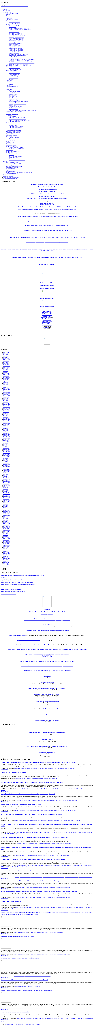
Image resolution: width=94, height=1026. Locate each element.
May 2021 (5, 430)
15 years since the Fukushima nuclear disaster (13, 772)
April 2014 (5, 536)
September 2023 (6, 395)
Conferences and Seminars (12, 19)
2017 (10, 90)
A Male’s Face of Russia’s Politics (8, 594)
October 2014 (6, 528)
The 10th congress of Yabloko (47, 306)
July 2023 (5, 398)
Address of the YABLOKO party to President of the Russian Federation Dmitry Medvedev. (33, 257)
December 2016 (6, 496)
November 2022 (6, 408)
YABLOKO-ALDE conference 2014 (17, 160)
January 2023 (6, 405)
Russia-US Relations (13, 78)
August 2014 (6, 531)
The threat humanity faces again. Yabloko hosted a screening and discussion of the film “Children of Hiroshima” (32, 782)
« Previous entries (4, 1021)
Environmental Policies (11, 66)
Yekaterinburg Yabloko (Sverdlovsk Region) (47, 322)
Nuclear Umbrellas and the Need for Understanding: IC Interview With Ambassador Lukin (47, 746)
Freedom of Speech (13, 95)
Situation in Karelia (13, 125)
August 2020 (6, 441)
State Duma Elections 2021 (58, 877)
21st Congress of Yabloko (14, 22)
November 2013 (6, 542)
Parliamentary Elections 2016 (15, 43)
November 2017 (6, 482)
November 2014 (6, 527)
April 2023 (5, 402)
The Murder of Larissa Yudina (15, 106)
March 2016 (6, 507)
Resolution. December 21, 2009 (47, 204)
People (4, 174)
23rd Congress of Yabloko (14, 23)
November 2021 (6, 423)
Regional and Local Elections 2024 (13, 131)
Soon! (7, 141)
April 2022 (5, 417)
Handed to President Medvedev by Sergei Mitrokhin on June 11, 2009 (69, 237)
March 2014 (6, 537)
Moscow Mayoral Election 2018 (16, 40)
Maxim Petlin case (13, 97)
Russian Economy (13, 27)
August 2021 (6, 427)
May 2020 (5, 445)
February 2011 (6, 562)
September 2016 (6, 500)
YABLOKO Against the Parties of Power (18, 117)
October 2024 (6, 379)
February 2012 (6, 558)
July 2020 (5, 443)
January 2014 (6, 540)
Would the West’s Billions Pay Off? (47, 752)
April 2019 (5, 461)
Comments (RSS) (32, 1024)
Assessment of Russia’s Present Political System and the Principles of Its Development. (21, 249)
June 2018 (5, 474)
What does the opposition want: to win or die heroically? (47, 618)
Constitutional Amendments (15, 83)
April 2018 (5, 476)
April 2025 (5, 372)
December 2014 (6, 526)
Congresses (8, 20)
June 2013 (5, 548)
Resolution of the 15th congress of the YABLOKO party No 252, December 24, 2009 (57, 209)
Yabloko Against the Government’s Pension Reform (20, 29)
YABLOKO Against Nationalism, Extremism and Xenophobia (22, 110)
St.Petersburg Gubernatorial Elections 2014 (18, 54)
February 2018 (6, 479)
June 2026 (5, 354)
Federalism (11, 155)
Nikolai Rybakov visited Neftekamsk (11, 901)
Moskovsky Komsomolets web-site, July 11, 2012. (35, 620)
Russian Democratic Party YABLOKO (12, 1024)
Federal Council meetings (11, 70)
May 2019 (5, 460)
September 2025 (6, 366)
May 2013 (5, 550)
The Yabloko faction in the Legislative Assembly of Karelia (21, 59)
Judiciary (11, 84)
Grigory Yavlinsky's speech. (47, 714)
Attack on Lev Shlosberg (14, 91)
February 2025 (6, 374)
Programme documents (11, 129)
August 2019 (6, 456)
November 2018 (6, 468)
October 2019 (6, 454)
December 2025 (6, 362)
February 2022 (6, 419)
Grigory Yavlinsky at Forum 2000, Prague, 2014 (12, 579)
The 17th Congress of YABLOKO (47, 264)
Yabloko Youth (9, 150)
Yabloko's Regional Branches (72, 800)
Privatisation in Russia (13, 157)
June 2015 (5, 518)
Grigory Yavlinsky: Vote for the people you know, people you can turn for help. (26, 649)
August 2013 (6, 546)
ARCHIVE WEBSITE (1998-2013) (9, 6)
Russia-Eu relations (13, 75)
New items (8, 112)
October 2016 (6, 499)
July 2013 (5, 547)
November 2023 (6, 393)
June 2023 (5, 399)
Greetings (8, 85)
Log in (38, 1024)
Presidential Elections (13, 44)
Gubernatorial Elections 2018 (15, 33)
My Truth (3, 577)
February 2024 (6, 389)
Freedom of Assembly (13, 94)
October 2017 (6, 484)
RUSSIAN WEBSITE (22, 6)
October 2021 (6, 424)
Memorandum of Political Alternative (14, 111)
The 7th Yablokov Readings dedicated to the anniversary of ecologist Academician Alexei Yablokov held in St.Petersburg (34, 837)
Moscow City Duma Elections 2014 (16, 37)
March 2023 (6, 403)
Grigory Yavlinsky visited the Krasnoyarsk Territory (15, 1012)
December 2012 (6, 554)
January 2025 (6, 376)
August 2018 (6, 471)
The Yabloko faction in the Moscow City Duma (19, 60)
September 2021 (6, 425)
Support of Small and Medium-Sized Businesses (19, 28)
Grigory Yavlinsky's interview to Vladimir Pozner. (28, 640)
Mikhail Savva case (13, 99)
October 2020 (6, 439)
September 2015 (6, 515)
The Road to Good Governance (8, 587)
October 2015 (6, 513)
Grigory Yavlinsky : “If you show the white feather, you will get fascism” (17, 582)
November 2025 (6, 363)
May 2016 (5, 505)
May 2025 (5, 371)
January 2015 (6, 525)
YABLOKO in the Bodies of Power (11, 177)
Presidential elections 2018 (14, 45)
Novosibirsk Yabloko (47, 318)
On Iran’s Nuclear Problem (28, 230)
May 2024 (5, 386)
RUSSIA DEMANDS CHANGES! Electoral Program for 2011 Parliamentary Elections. (47, 198)
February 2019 (6, 464)
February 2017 (6, 494)
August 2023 (6, 397)
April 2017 (5, 491)
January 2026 (6, 361)
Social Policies (9, 136)
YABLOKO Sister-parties (14, 121)
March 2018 (6, 477)
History (7, 87)
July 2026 (5, 353)
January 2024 (6, 390)
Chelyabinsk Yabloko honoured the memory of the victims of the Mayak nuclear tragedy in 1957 (28, 794)
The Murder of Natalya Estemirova (16, 107)
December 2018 (6, 466)
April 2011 (5, 561)
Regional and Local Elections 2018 (16, 49)
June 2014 (5, 533)
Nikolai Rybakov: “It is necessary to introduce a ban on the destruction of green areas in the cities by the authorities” (33, 859)
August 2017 (6, 486)
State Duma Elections (13, 56)
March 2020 (6, 448)
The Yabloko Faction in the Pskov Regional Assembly (20, 61)
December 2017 (6, 481)
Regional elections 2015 (14, 53)
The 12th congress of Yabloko (47, 288)
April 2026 (5, 357)
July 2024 (5, 383)
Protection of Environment (14, 68)
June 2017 (5, 489)
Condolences (9, 18)
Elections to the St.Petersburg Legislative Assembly (17, 64)
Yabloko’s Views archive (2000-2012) (11, 178)
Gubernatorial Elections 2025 (15, 34)
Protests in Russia (12, 105)
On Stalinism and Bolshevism (47, 203)
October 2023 (6, 394)
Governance (8, 81)
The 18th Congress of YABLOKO (16, 147)
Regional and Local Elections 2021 (64, 865)
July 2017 (5, 487)
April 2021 (5, 431)
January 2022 (6, 420)
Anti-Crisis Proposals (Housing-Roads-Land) (20, 237)
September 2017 (6, 485)
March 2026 (6, 358)
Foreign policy (9, 71)
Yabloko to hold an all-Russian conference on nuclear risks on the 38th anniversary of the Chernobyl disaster (31, 814)
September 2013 (6, 545)
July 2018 (5, 472)
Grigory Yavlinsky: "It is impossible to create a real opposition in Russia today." (47, 688)
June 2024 (5, 384)
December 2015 (6, 511)
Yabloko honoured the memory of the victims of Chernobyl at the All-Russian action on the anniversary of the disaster (34, 881)
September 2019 (6, 455)
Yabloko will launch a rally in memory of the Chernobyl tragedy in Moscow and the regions (26, 990)
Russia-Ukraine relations (14, 76)
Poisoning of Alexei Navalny (15, 102)
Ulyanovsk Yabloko (47, 325)
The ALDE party (12, 116)
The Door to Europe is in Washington (51, 708)
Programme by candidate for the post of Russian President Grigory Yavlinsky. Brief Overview (22, 575)
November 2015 (6, 512)
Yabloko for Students (47, 312)
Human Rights (9, 89)
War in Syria (11, 79)
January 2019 (6, 465)
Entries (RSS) (25, 1024)
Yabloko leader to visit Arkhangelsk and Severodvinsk (16, 870)
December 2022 (6, 407)
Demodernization (47, 676)
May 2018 (5, 475)
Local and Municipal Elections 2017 (17, 35)
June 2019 (5, 459)
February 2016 (6, 509)
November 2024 (6, 378)
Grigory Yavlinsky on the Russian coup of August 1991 (13, 591)
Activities (8, 14)
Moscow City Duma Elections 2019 (16, 38)
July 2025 (5, 368)
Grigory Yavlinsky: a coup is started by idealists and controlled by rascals (17, 584)
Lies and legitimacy (47, 624)
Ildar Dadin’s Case (13, 96)
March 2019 (6, 463)
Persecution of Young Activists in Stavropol (18, 101)
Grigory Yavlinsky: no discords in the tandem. (35, 654)
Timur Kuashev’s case (13, 109)
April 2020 (5, 446)
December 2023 (6, 392)
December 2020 (6, 436)
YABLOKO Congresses (8, 10)
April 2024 (5, 387)
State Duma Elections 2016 (15, 58)
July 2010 (5, 563)
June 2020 (5, 444)
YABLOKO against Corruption (16, 126)
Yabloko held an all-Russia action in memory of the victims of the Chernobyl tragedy (24, 980)
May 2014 (5, 535)
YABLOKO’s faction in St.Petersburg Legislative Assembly (22, 63)
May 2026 (5, 356)
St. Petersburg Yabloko (47, 313)
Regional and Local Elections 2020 (16, 51)
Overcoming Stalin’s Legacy (12, 114)
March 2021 (6, 433)
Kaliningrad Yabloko (46, 317)
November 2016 (6, 497)
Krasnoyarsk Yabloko (47, 323)
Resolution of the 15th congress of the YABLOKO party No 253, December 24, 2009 (59, 206)
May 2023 (5, 400)
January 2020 (6, 450)
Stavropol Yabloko (47, 330)
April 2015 (5, 521)
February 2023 (6, 404)
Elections (8, 30)
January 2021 (6, 435)
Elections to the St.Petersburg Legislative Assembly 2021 (18, 65)
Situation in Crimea (13, 124)
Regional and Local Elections (15, 46)
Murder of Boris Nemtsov (14, 100)
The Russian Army (10, 142)
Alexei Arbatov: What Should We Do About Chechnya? (47, 694)
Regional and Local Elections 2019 (16, 50)
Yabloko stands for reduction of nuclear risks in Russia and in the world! (21, 804)
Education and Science (14, 137)
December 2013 (6, 541)
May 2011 (5, 559)
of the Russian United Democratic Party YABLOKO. (42, 237)
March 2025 (6, 373)
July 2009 (5, 566)
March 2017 (6, 492)
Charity (7, 15)
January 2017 (6, 495)
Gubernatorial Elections (14, 32)
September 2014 (6, 530)
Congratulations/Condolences (15, 153)
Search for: (3, 5)
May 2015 (5, 520)
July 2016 (5, 502)
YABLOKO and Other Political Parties (17, 119)
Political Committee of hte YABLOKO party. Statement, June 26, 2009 (53, 225)
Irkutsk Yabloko (47, 316)
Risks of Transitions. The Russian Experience (11, 589)
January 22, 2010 (47, 242)
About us (5, 9)
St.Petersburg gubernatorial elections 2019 (18, 55)
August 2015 (6, 516)
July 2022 (5, 413)
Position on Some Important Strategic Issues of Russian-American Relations (47, 732)
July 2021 (5, 428)
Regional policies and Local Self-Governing (15, 133)
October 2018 (6, 469)
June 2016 (5, 504)
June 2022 (5, 414)
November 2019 (6, 453)
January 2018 (6, 480)
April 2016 (5, 506)
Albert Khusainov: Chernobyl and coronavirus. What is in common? (20, 958)
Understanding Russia (11, 145)
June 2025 (5, 369)
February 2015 (6, 523)
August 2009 (6, 564)
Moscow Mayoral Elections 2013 (16, 42)
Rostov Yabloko (47, 320)
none (4, 769)
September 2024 (6, 381)
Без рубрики (71, 768)
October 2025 (6, 364)
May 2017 (5, 490)
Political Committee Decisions (15, 156)
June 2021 (5, 429)
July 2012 (5, 556)
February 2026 (6, 359)
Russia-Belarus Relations (14, 73)
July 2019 (5, 458)
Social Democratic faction (11, 135)
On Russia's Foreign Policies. (31, 225)
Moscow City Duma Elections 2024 (16, 39)
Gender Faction (9, 80)
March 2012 (6, 557)
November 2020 (6, 438)
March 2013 (6, 552)
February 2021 (6, 434)
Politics (7, 122)
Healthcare (11, 138)
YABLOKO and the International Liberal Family (19, 120)
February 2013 (6, 553)
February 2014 (6, 538)
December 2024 (6, 377)
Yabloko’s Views (7, 12)
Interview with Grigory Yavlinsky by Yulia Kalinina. (58, 620)
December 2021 (6, 422)
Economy (8, 24)
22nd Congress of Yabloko (12, 13)
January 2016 (6, 510)
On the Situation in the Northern (26, 209)
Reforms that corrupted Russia (47, 682)
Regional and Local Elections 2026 (13, 132)
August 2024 (6, 382)
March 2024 (6, 388)
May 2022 (5, 415)
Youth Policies (12, 140)
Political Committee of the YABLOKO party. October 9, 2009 (68, 257)
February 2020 (6, 449)
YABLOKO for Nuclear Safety (16, 69)
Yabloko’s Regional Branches (12, 151)
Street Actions (12, 158)
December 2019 (6, 451)
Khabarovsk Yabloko (47, 315)
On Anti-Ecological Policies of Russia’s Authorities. (28, 206)
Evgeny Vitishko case (13, 92)
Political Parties (9, 115)
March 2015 (6, 522)
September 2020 (6, 440)
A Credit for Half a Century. (27, 661)
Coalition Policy (9, 17)
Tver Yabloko (46, 327)
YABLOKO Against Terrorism (15, 127)
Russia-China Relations (14, 74)
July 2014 (5, 532)
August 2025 (6, 367)
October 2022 (6, 409)
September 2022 (6, 410)
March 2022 (6, 418)
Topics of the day (10, 143)
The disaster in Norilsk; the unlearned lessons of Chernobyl (17, 936)
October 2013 (6, 543)
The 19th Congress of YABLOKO (16, 148)
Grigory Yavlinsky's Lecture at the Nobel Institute (47, 720)
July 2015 (5, 517)
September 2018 (6, 470)
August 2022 (6, 412)
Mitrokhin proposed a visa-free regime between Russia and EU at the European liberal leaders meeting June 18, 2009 (47, 671)
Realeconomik (47, 609)
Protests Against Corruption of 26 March (17, 104)
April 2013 (5, 551)
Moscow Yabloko (47, 311)
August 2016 (6, 501)
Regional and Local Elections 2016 (16, 48)
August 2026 (6, 352)
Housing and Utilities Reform (15, 25)
